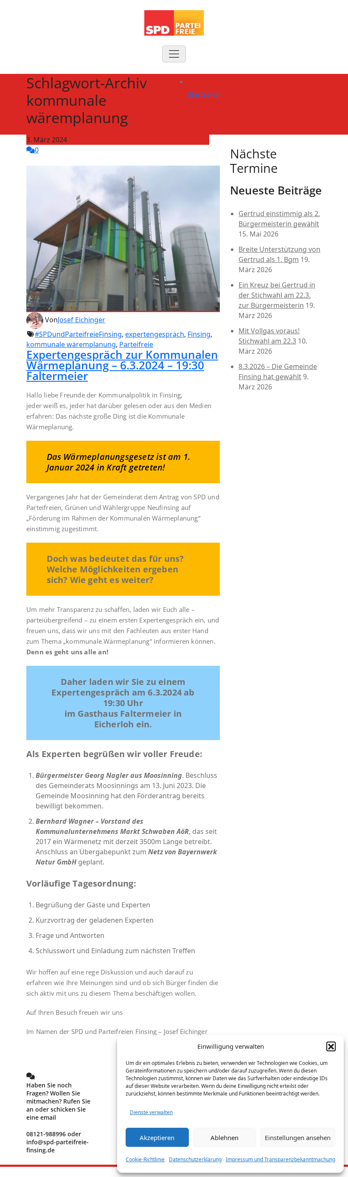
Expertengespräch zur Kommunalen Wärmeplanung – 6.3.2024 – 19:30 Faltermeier (122, 365)
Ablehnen (224, 1137)
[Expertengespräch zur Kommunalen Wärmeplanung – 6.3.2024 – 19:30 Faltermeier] (123, 238)
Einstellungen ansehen (298, 1137)
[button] (331, 1046)
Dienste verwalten (151, 1112)
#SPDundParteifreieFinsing (78, 334)
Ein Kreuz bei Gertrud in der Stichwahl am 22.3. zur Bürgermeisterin (277, 295)
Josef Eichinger (81, 319)
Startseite (203, 94)
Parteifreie (136, 344)
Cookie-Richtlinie (145, 1159)
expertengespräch (154, 334)
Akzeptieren (157, 1137)
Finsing (199, 334)
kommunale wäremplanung (71, 344)
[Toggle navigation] (174, 53)
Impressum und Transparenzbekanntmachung (280, 1159)
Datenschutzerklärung (195, 1159)
